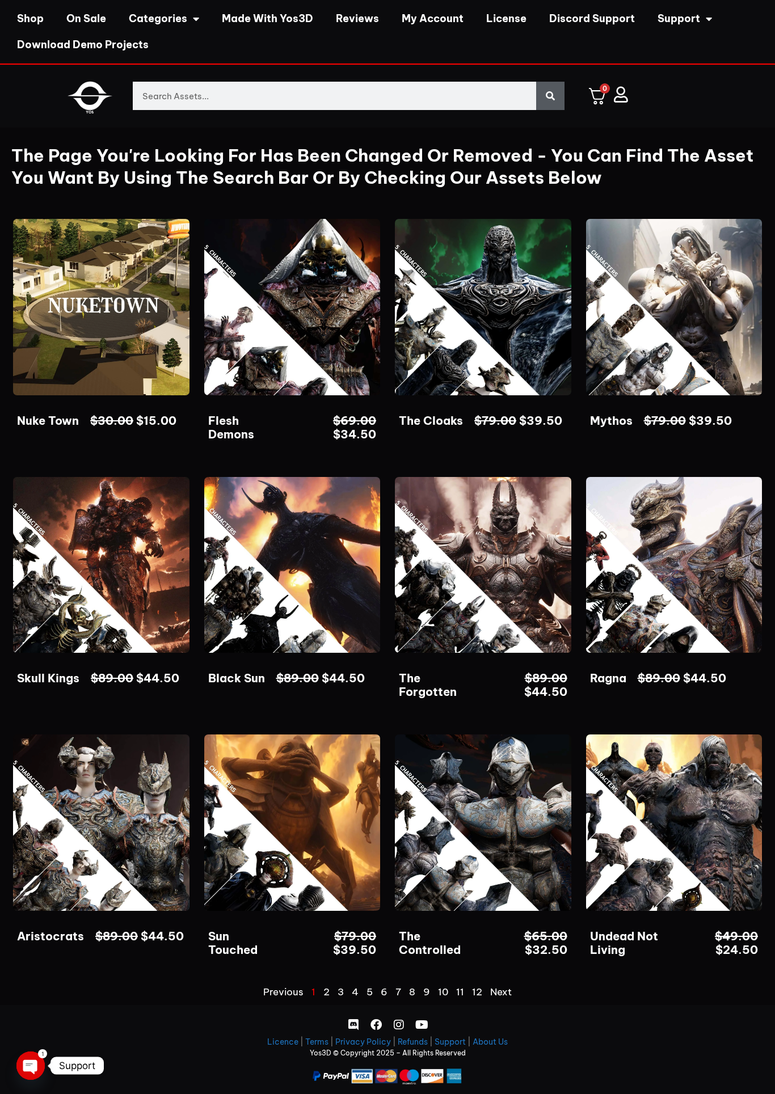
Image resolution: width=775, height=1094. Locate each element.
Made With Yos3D (267, 18)
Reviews (357, 18)
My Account (433, 18)
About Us (490, 1042)
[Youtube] (421, 1024)
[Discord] (353, 1024)
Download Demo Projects (83, 44)
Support (679, 18)
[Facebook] (376, 1024)
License (506, 18)
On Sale (86, 18)
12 (477, 992)
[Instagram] (398, 1024)
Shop (30, 18)
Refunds (413, 1042)
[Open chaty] (30, 1065)
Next (501, 992)
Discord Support (592, 18)
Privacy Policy (363, 1042)
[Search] (550, 96)
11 (460, 992)
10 (443, 992)
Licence (282, 1042)
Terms (316, 1042)
